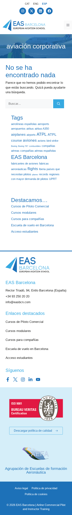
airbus (30, 128)
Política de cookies (36, 494)
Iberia (42, 169)
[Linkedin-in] (30, 379)
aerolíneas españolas (24, 124)
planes (35, 174)
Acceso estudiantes (24, 231)
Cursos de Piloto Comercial (30, 206)
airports (31, 134)
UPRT (53, 178)
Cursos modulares (23, 212)
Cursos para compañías (27, 219)
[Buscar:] (29, 103)
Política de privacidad (44, 488)
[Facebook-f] (8, 379)
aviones (30, 140)
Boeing (14, 146)
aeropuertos (18, 128)
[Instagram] (22, 11)
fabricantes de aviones (24, 163)
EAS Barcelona (29, 157)
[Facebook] (49, 11)
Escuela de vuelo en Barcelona (32, 225)
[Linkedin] (40, 11)
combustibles (35, 146)
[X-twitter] (31, 11)
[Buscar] (58, 103)
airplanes (18, 134)
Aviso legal (21, 488)
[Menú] (68, 25)
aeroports (43, 124)
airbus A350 (42, 128)
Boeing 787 (23, 146)
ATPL (42, 134)
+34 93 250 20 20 (17, 296)
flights (33, 169)
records (43, 174)
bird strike (52, 140)
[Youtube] (38, 379)
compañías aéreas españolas (38, 150)
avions (42, 140)
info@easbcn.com (18, 302)
